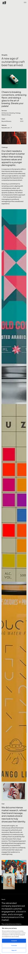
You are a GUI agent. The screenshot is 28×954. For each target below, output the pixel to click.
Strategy (17, 113)
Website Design (6, 115)
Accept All (14, 940)
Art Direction (5, 113)
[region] (14, 940)
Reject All (14, 950)
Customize (14, 945)
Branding (12, 113)
